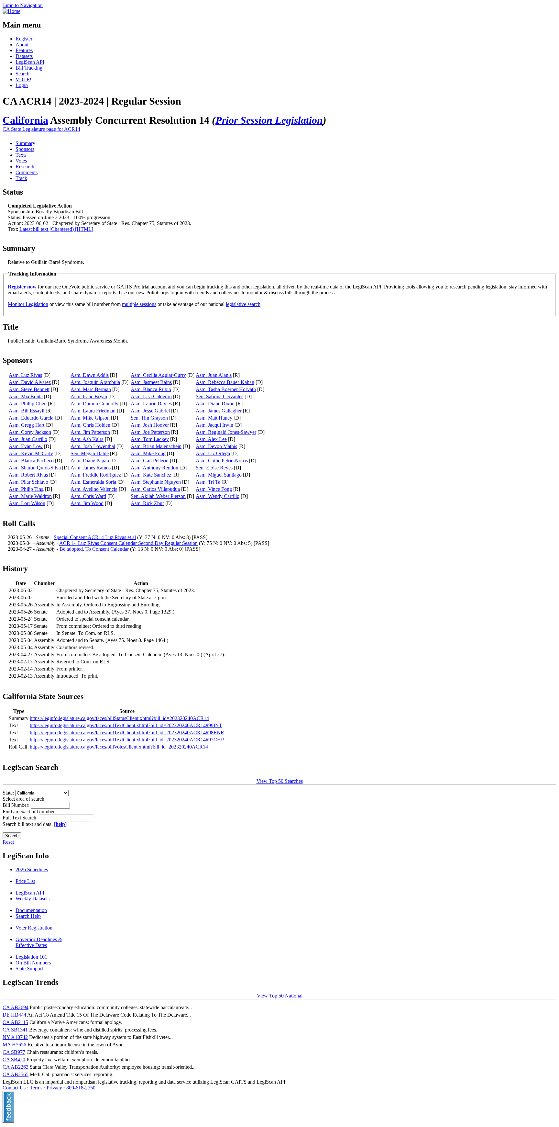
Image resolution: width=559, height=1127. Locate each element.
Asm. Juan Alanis (214, 375)
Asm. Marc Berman (91, 389)
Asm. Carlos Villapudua (155, 489)
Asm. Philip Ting (26, 489)
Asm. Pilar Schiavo (28, 482)
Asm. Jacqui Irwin (214, 425)
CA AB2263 (15, 1067)
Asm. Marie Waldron (30, 496)
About (22, 44)
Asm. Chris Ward (88, 496)
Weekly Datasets (32, 898)
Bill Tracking (29, 68)
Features (24, 50)
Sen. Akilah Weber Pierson (158, 496)
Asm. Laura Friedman (93, 410)
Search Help (28, 916)
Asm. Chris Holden (90, 425)
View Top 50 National (279, 995)
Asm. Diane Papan (90, 460)
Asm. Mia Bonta (26, 396)
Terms (36, 1087)
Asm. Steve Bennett (29, 389)
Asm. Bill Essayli (26, 410)
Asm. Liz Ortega (213, 453)
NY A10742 (15, 1037)
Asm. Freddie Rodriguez (96, 475)
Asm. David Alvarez (30, 382)
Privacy (54, 1087)
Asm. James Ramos (91, 467)
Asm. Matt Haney (214, 418)
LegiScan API (30, 62)
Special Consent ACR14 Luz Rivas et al (95, 537)
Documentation (31, 910)
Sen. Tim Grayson (149, 418)
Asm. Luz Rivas (25, 375)
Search (22, 73)
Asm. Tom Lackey (150, 439)
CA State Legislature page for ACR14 (41, 129)
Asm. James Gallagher (219, 410)
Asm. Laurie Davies (151, 403)
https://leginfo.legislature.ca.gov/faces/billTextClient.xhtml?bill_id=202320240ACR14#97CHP (127, 739)
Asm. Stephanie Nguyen (156, 482)
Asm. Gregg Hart (26, 425)
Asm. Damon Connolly (94, 403)
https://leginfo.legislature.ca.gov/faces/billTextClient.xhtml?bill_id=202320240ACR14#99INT (126, 725)
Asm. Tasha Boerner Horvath (226, 389)
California (25, 120)
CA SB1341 (15, 1029)
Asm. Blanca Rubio (151, 389)
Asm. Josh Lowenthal (93, 446)
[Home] (11, 11)
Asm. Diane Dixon (215, 403)
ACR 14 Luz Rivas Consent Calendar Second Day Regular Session (128, 543)
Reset (8, 842)
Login (22, 85)
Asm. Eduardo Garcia (31, 418)
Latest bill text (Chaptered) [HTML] (56, 229)
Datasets (24, 56)
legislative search (243, 304)
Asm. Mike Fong (148, 453)
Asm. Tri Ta (208, 482)
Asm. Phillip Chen (28, 403)
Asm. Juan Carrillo (28, 439)
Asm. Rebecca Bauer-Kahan (225, 382)
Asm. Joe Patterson (150, 432)
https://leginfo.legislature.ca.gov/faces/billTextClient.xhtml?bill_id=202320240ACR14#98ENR (127, 732)
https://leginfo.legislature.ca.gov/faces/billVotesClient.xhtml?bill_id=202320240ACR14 (119, 746)
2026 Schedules (32, 869)
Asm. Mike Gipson (90, 418)
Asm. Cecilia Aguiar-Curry (158, 375)
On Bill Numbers (33, 962)
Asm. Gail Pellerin (150, 460)
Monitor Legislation (28, 304)
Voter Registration (34, 927)
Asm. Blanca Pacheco (31, 460)
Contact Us (14, 1087)
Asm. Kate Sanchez (151, 475)
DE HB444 (14, 1015)
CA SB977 (14, 1052)
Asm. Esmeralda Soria (93, 482)
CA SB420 (14, 1059)
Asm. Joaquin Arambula (95, 382)
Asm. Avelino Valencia (94, 489)
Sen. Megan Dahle (90, 453)
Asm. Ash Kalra (87, 439)
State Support (29, 968)
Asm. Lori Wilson (27, 503)
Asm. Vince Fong (214, 489)
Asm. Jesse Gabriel (150, 410)
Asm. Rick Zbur (147, 503)
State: (9, 792)
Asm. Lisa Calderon (151, 396)
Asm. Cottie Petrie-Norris (222, 460)
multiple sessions (139, 304)
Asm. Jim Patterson (90, 432)
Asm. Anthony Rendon (154, 467)
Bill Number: (17, 805)
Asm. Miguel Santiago (219, 475)
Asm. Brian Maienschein (156, 446)
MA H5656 (14, 1044)
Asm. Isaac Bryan (89, 396)
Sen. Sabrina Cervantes (219, 396)
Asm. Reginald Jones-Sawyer (226, 432)
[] (60, 824)
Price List (25, 881)
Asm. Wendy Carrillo (217, 496)
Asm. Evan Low (26, 446)
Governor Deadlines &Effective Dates (39, 942)
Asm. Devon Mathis (216, 446)
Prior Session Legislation (269, 120)
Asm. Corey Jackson (30, 432)
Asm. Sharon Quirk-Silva (35, 467)
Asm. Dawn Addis (90, 375)
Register (24, 38)
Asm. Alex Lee (211, 439)
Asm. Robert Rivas (28, 475)
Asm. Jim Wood (87, 503)
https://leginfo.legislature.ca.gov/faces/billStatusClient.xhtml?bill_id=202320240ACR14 (119, 718)
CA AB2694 (15, 1007)
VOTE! (23, 79)
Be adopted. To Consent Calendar (94, 549)
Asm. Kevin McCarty (31, 453)
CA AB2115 (15, 1022)
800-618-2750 (80, 1087)
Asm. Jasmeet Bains (151, 382)
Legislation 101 (31, 957)
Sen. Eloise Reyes (214, 467)
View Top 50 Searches (280, 781)
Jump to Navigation (23, 5)
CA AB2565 (15, 1074)
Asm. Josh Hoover (150, 425)
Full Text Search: (21, 817)
